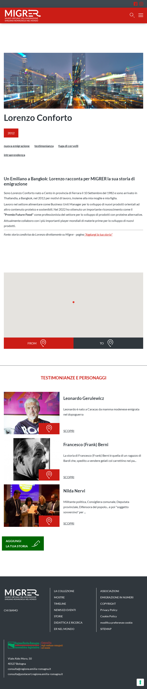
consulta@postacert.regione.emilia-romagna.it (35, 674)
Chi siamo (11, 610)
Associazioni (109, 591)
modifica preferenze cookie (116, 622)
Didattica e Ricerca (68, 622)
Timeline (60, 603)
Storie (58, 616)
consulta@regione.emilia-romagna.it (29, 668)
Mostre (59, 597)
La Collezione (64, 591)
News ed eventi (65, 610)
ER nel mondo (64, 628)
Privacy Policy (108, 610)
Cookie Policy (108, 616)
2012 (11, 133)
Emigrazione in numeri (116, 597)
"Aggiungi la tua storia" (98, 234)
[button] (73, 303)
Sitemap (106, 628)
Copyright (108, 603)
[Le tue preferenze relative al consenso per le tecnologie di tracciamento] (140, 682)
